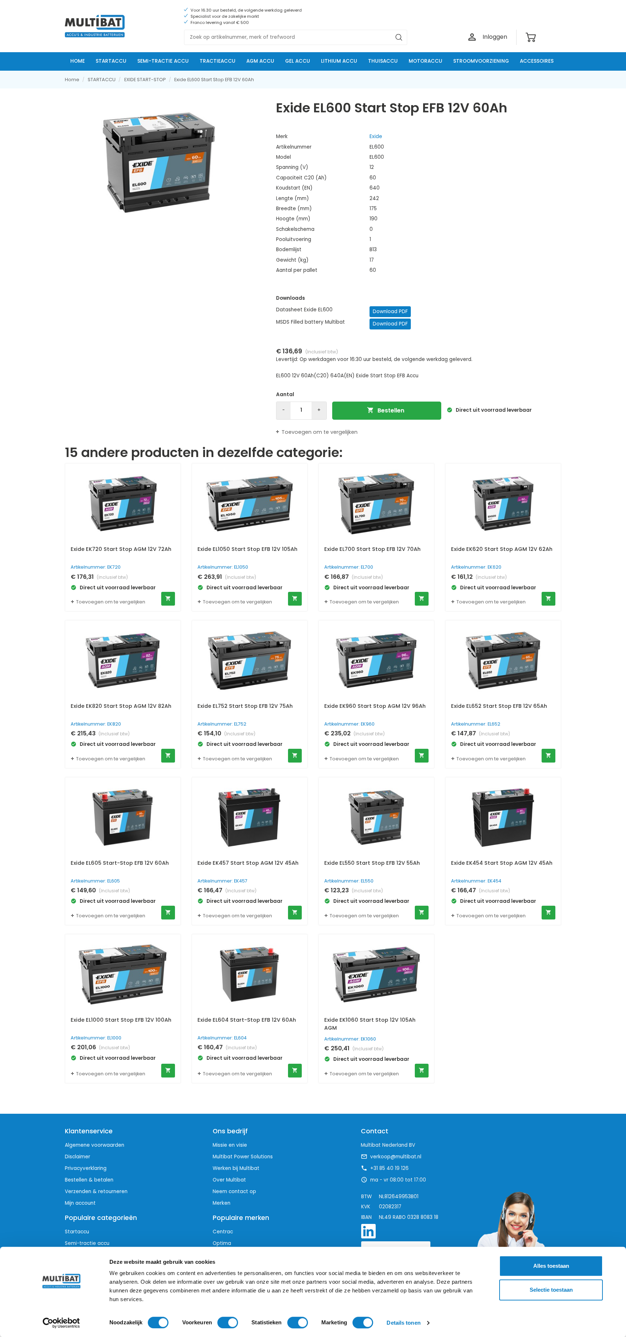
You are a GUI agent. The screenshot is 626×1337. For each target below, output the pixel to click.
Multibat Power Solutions (243, 1156)
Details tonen (403, 1323)
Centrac (223, 1231)
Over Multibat (229, 1179)
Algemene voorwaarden (94, 1145)
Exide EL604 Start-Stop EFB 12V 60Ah (246, 1019)
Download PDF (390, 311)
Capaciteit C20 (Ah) (301, 177)
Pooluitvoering (293, 239)
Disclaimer (77, 1156)
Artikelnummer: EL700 (348, 567)
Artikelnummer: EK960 (349, 724)
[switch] (227, 1322)
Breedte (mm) (294, 208)
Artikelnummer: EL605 (95, 881)
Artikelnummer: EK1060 (350, 1039)
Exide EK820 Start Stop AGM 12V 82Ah (121, 706)
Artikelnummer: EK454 (476, 881)
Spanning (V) (292, 167)
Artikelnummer (294, 147)
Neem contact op (234, 1191)
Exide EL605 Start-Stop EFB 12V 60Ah (120, 863)
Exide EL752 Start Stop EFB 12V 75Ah (245, 706)
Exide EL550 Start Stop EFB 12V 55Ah (372, 863)
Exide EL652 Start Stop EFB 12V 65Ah (499, 706)
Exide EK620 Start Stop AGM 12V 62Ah (501, 549)
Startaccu (77, 1231)
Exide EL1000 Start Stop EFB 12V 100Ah (121, 1019)
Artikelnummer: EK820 (96, 724)
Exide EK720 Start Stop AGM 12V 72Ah (121, 549)
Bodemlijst (288, 249)
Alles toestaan (551, 1266)
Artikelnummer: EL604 (222, 1038)
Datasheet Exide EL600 (304, 309)
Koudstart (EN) (294, 187)
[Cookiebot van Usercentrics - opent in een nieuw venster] (61, 1322)
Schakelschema (295, 229)
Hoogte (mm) (293, 218)
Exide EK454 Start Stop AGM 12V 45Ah (501, 863)
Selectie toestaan (551, 1290)
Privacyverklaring (86, 1168)
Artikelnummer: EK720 (96, 567)
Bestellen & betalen (89, 1179)
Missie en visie (230, 1145)
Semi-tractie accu (87, 1243)
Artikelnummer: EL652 (475, 724)
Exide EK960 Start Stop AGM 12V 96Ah (375, 706)
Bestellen (385, 410)
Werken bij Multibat (236, 1168)
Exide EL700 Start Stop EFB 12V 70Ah (372, 549)
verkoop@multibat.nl (395, 1157)
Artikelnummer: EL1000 (96, 1038)
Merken (221, 1203)
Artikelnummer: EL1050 (222, 567)
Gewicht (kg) (292, 260)
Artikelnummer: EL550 (348, 881)
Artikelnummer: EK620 (476, 567)
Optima (222, 1243)
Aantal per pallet (296, 270)
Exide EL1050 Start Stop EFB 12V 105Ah (247, 549)
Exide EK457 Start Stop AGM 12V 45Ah (248, 863)
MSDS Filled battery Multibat (310, 322)
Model (283, 157)
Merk (282, 136)
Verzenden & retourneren (96, 1191)
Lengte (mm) (292, 198)
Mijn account (80, 1203)
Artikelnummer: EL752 (221, 724)
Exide (376, 136)
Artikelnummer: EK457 (222, 881)
